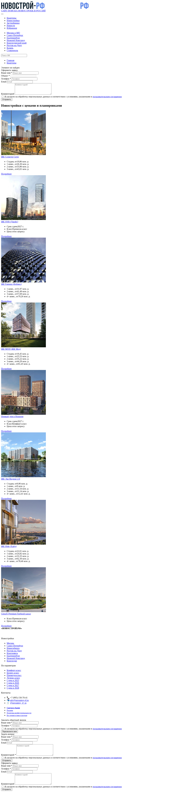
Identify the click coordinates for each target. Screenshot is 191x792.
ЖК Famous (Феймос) (11, 284)
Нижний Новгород (16, 40)
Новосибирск (13, 648)
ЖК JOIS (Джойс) (9, 222)
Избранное (12, 28)
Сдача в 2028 (13, 688)
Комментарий (8, 94)
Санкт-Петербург (15, 35)
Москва (10, 643)
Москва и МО (13, 33)
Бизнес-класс (13, 673)
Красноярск (12, 653)
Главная (10, 60)
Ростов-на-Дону (14, 45)
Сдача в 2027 (13, 685)
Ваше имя (6, 73)
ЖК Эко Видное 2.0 (10, 479)
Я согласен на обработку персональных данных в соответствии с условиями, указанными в (63, 96)
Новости (11, 25)
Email (4, 81)
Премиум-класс (14, 675)
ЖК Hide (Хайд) (8, 546)
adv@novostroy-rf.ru (19, 700)
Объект (5, 76)
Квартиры (11, 18)
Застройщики (13, 23)
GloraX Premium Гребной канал (16, 614)
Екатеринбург (13, 38)
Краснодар (12, 661)
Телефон (6, 79)
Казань (10, 48)
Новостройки (13, 20)
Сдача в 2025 (13, 680)
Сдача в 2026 (13, 683)
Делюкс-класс (13, 678)
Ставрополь (12, 50)
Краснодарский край (17, 43)
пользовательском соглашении (107, 96)
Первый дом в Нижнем (12, 416)
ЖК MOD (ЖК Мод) (11, 349)
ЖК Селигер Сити (10, 157)
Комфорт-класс (14, 670)
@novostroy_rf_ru (18, 703)
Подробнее (6, 174)
